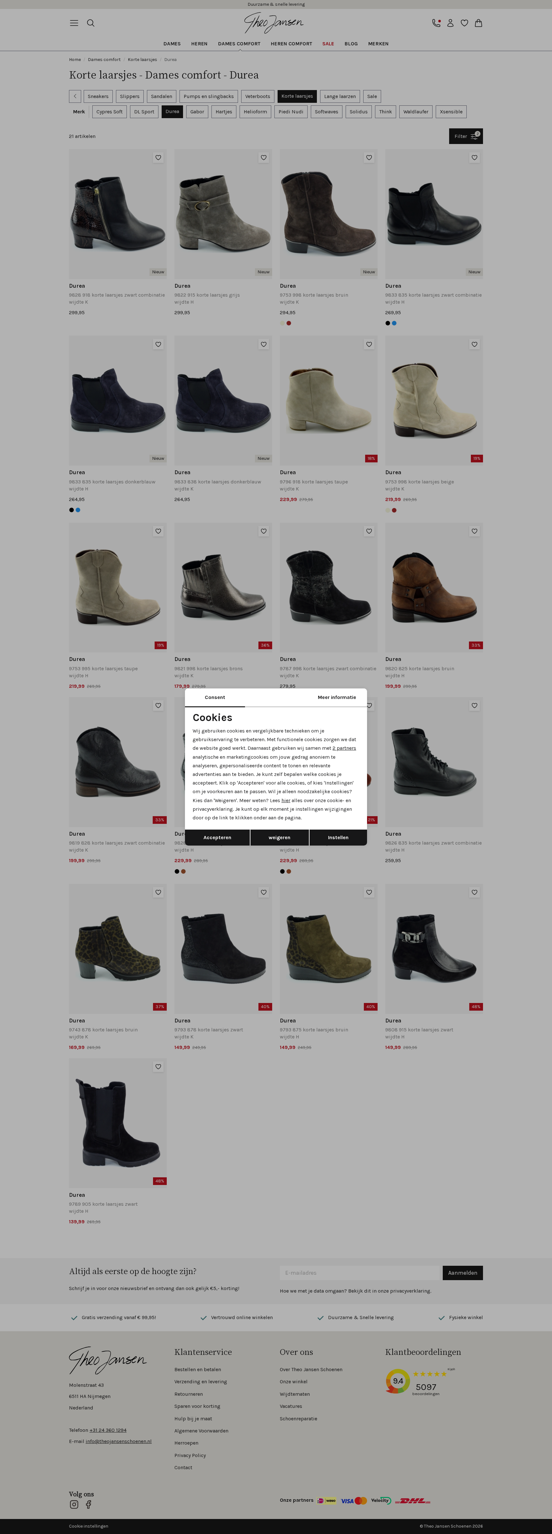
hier (285, 800)
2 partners (344, 748)
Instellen (338, 837)
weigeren (279, 837)
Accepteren (217, 837)
